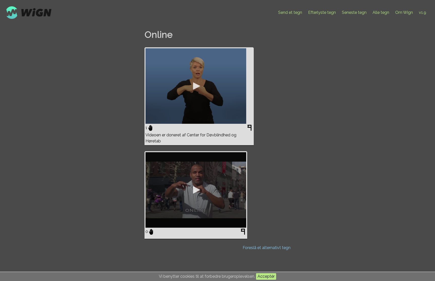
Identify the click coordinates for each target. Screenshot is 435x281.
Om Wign (404, 12)
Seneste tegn (354, 12)
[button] (195, 86)
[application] (196, 86)
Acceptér (266, 276)
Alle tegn (381, 12)
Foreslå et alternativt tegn (267, 247)
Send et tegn (290, 12)
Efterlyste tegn (322, 12)
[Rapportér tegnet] (250, 129)
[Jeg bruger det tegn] (150, 128)
